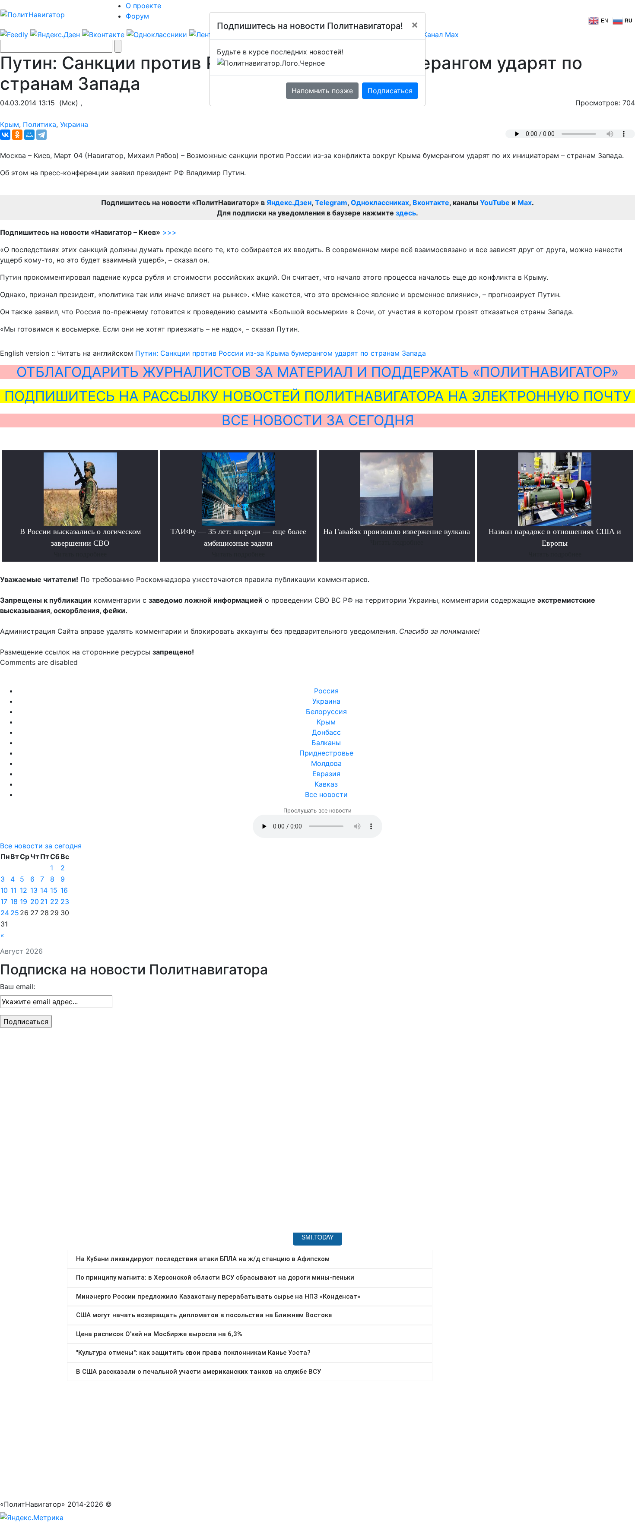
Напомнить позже (322, 90)
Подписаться (390, 90)
